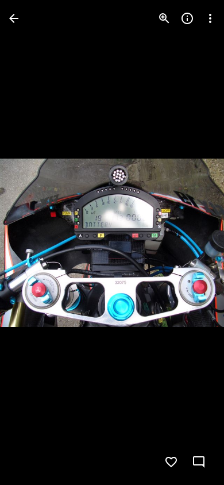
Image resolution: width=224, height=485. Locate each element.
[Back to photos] (14, 18)
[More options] (210, 18)
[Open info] (187, 18)
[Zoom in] (164, 18)
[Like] (171, 462)
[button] (32, 242)
